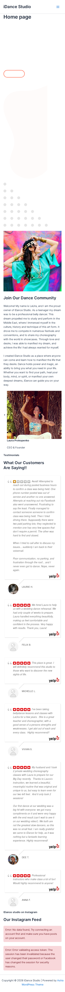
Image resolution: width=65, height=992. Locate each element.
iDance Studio (17, 6)
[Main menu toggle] (58, 7)
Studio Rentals (14, 73)
